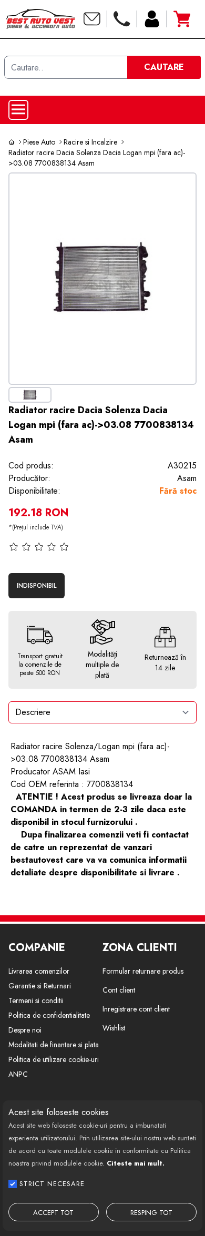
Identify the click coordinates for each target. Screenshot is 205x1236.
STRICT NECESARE (52, 1184)
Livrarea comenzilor (38, 971)
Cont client (118, 990)
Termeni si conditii (36, 1000)
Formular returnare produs (142, 971)
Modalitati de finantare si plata (53, 1044)
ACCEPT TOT (53, 1213)
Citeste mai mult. (136, 1163)
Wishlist (113, 1028)
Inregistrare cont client (136, 1009)
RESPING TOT (151, 1213)
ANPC (18, 1074)
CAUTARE (164, 67)
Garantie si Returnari (39, 985)
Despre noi (25, 1030)
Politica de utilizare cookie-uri (53, 1059)
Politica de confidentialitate (49, 1015)
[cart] (181, 19)
